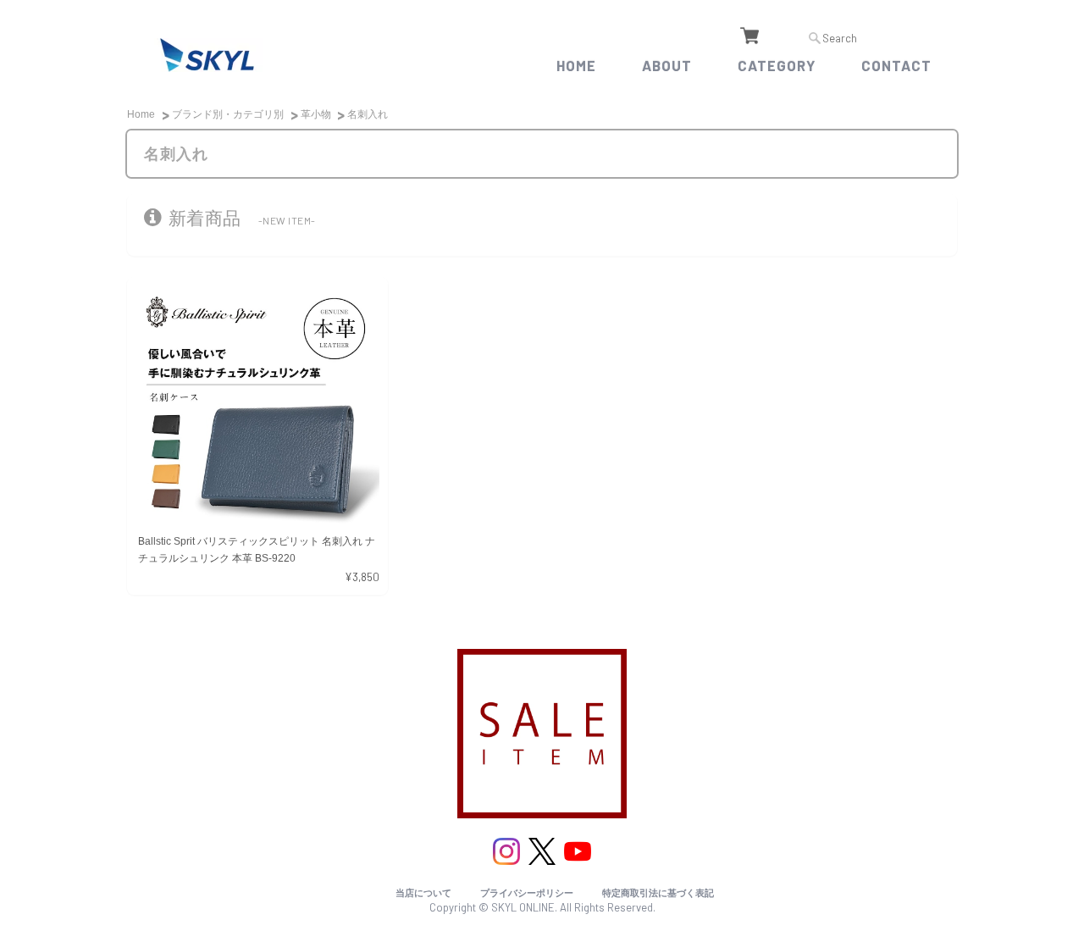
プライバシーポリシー (526, 893)
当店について (423, 893)
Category (777, 65)
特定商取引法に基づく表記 (658, 893)
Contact (896, 65)
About (667, 65)
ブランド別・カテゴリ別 (228, 114)
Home (576, 65)
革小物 (316, 114)
